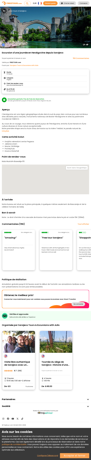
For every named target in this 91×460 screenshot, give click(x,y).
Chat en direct (69, 3)
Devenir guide (50, 3)
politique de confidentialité (14, 444)
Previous (3, 27)
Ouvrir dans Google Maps (77, 168)
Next (88, 27)
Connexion (83, 3)
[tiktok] (22, 418)
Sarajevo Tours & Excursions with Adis (24, 65)
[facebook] (8, 418)
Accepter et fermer (74, 455)
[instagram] (3, 418)
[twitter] (17, 418)
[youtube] (12, 418)
